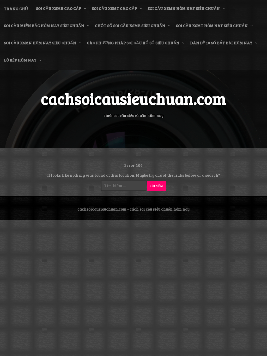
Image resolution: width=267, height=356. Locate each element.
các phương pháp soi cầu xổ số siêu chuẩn (133, 42)
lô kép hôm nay (20, 60)
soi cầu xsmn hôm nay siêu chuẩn (184, 8)
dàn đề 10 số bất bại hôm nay (221, 42)
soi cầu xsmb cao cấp (58, 8)
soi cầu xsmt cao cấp (114, 8)
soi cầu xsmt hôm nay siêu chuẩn (212, 25)
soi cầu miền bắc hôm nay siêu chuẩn (44, 25)
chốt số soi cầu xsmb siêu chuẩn (130, 25)
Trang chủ (16, 8)
